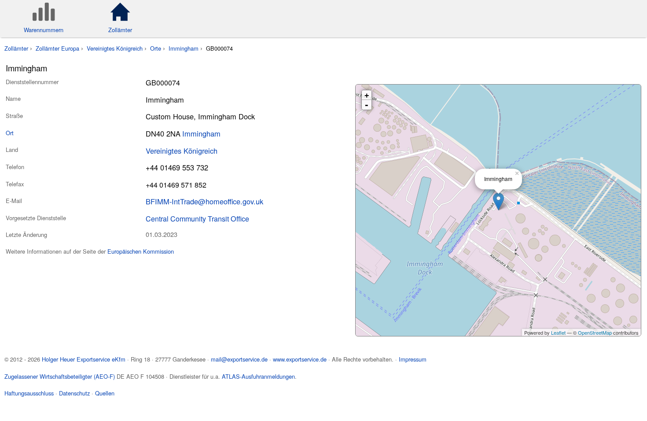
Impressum (412, 359)
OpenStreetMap (595, 332)
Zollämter (16, 48)
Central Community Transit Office (197, 218)
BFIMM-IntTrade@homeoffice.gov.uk (204, 201)
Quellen (104, 393)
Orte (155, 48)
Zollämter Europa (57, 48)
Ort (10, 133)
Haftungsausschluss (29, 393)
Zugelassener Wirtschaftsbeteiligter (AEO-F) (59, 376)
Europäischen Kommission (140, 251)
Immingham (184, 48)
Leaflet (558, 332)
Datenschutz (74, 393)
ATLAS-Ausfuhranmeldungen (258, 376)
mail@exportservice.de (239, 359)
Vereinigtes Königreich (115, 48)
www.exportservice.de (300, 359)
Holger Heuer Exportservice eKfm (83, 359)
